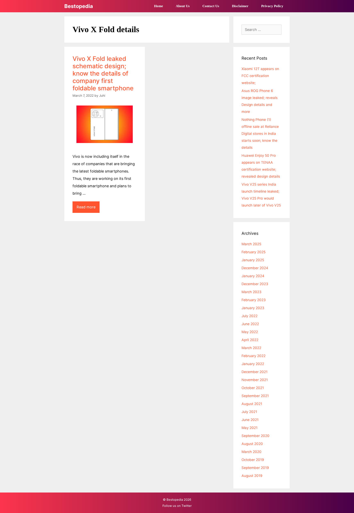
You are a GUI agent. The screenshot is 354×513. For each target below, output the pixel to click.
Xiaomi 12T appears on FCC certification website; (260, 76)
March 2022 (251, 348)
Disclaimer (240, 6)
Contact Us (210, 6)
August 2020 (252, 444)
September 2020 (255, 436)
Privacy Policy (272, 6)
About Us (183, 6)
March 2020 (251, 452)
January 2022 (253, 364)
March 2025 (251, 244)
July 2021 (249, 412)
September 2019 (255, 468)
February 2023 (254, 300)
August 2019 (252, 476)
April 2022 (250, 340)
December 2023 (255, 284)
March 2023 (251, 292)
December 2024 (255, 268)
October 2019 (253, 460)
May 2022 (250, 332)
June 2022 (250, 324)
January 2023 (253, 308)
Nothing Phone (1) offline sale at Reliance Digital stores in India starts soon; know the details (260, 134)
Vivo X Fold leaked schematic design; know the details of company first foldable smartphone (103, 73)
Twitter (187, 506)
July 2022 (250, 316)
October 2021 (253, 388)
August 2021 (252, 404)
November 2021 (255, 380)
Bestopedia (78, 6)
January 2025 (253, 260)
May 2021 (250, 428)
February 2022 (254, 356)
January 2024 (253, 276)
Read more (88, 209)
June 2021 (250, 420)
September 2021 (255, 396)
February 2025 (254, 252)
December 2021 (255, 372)
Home (158, 6)
